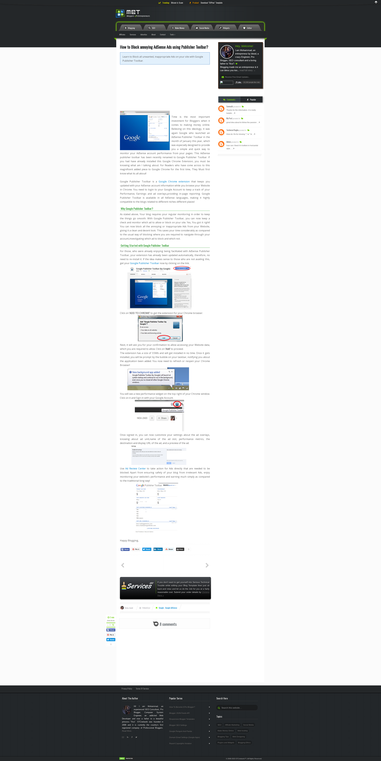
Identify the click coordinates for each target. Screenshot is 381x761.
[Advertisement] (165, 90)
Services (133, 34)
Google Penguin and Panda (189, 731)
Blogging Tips (223, 737)
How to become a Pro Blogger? (189, 707)
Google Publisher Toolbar (144, 263)
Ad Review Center (135, 468)
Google (161, 607)
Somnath (229, 106)
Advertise (143, 34)
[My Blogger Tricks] (148, 14)
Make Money (179, 27)
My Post (229, 118)
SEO (153, 27)
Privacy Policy (127, 689)
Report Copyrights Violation (189, 744)
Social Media (204, 27)
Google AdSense (171, 607)
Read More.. (127, 731)
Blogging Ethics (244, 743)
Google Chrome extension (174, 181)
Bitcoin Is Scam (177, 2)
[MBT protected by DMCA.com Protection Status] (126, 759)
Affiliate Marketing (232, 725)
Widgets (226, 27)
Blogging (131, 27)
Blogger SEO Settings (189, 725)
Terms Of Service (142, 689)
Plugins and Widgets (226, 743)
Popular (253, 99)
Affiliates (122, 34)
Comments (230, 99)
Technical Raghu (232, 130)
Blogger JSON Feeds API (189, 713)
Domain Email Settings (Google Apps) (189, 737)
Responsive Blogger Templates (189, 719)
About (154, 34)
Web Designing (238, 737)
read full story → (247, 70)
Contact (162, 34)
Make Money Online (226, 731)
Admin (228, 141)
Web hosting (243, 731)
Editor (249, 27)
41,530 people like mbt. (251, 82)
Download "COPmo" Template (211, 2)
